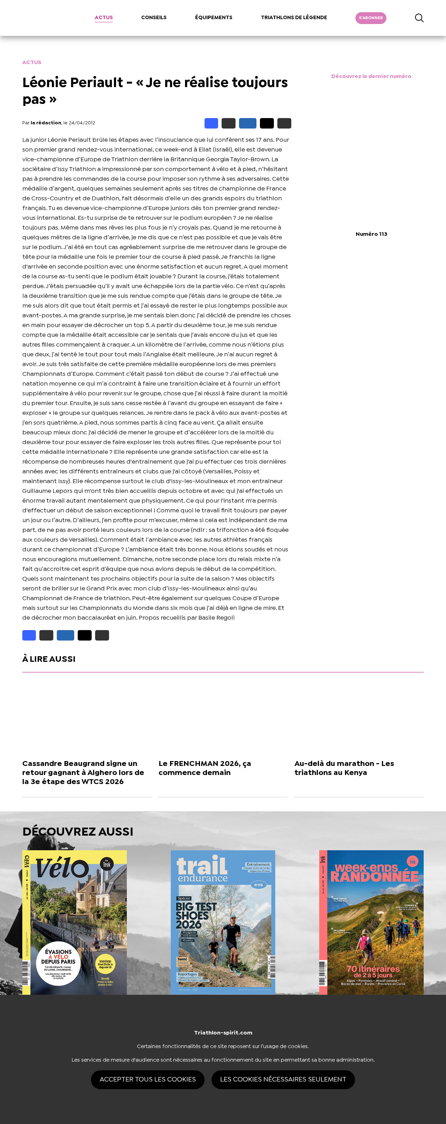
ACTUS (104, 18)
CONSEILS (154, 18)
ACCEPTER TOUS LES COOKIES (148, 1080)
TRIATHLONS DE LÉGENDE (294, 18)
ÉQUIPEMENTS (213, 18)
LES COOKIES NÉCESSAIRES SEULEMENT (283, 1080)
